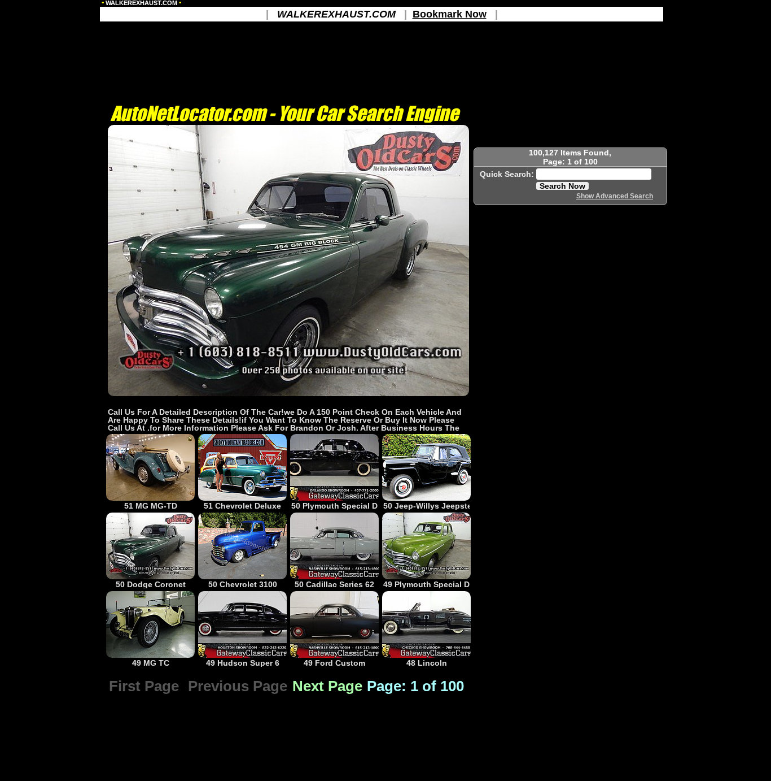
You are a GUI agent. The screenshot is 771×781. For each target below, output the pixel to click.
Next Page (327, 686)
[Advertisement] (288, 401)
